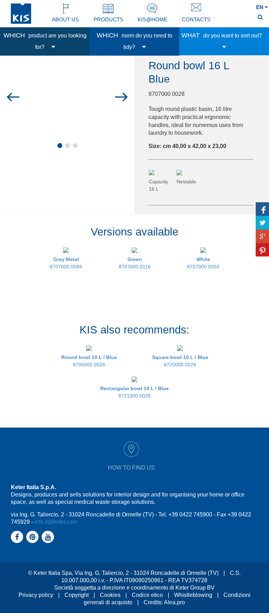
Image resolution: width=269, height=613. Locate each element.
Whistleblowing (193, 595)
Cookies (110, 595)
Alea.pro (174, 602)
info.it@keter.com (55, 522)
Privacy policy (36, 595)
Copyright (76, 595)
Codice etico (147, 595)
